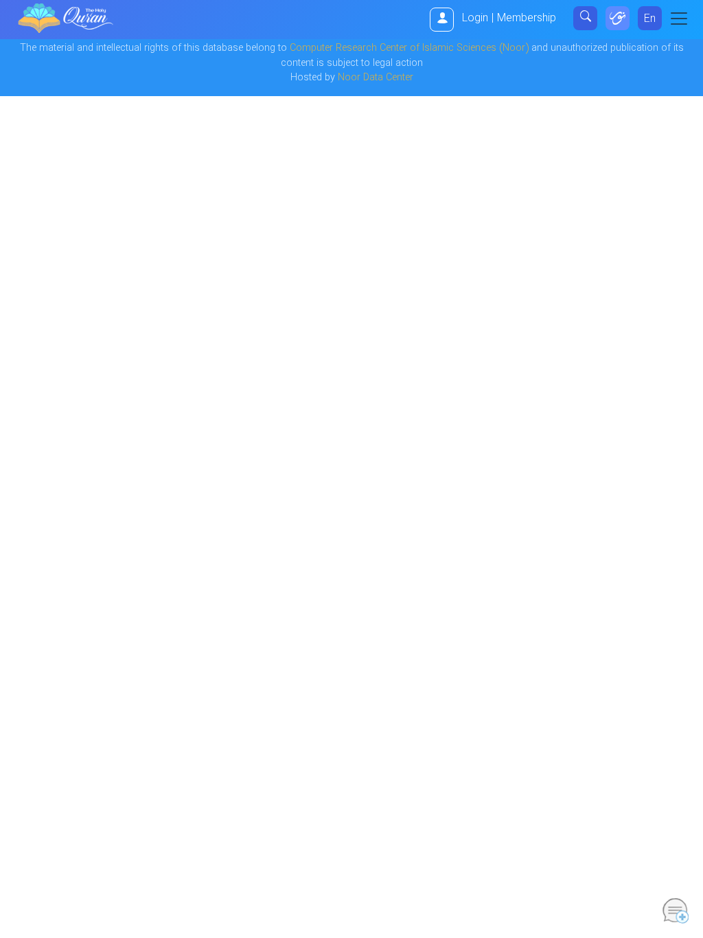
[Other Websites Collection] (618, 18)
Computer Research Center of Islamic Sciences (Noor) (409, 48)
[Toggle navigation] (683, 18)
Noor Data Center (375, 78)
